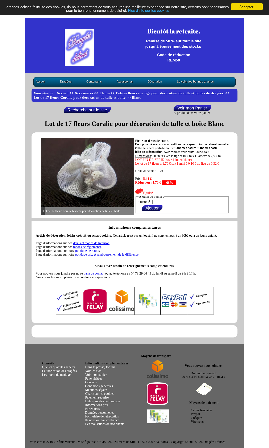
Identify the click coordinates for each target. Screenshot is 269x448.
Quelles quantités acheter (58, 367)
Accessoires (125, 81)
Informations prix (96, 405)
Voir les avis (93, 371)
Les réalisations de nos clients (104, 424)
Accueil (40, 81)
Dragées (65, 81)
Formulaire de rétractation (102, 416)
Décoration (155, 81)
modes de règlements (87, 247)
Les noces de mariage (56, 374)
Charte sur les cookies (99, 393)
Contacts (91, 382)
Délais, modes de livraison (102, 401)
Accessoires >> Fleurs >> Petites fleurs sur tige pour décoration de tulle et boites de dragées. (149, 93)
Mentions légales (96, 390)
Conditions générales (99, 386)
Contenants (94, 81)
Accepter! (246, 6)
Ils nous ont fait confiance (102, 420)
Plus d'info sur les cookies (148, 10)
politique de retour (87, 250)
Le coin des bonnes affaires (195, 81)
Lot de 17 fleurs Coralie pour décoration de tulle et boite (79, 97)
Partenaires (92, 409)
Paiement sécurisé (97, 397)
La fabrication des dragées (59, 371)
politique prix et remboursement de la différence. (107, 254)
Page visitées (93, 378)
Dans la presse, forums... (101, 367)
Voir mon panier (96, 374)
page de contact (94, 273)
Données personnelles (99, 412)
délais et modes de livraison (91, 243)
